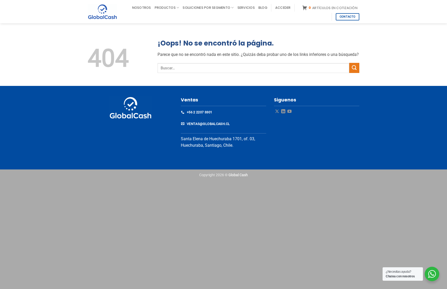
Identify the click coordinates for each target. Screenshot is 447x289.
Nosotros (141, 7)
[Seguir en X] (277, 111)
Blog (262, 7)
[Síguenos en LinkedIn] (283, 111)
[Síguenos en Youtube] (289, 111)
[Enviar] (354, 68)
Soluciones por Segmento (206, 7)
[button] (283, 7)
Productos (165, 7)
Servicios (246, 7)
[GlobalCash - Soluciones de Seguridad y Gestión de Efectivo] (105, 11)
